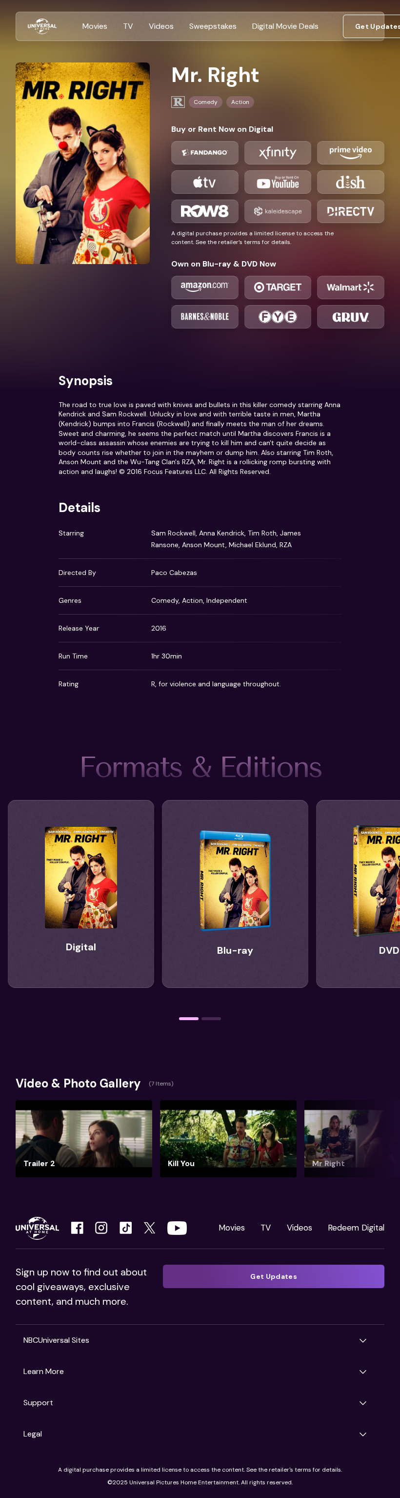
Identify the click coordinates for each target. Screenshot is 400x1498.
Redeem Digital (356, 1227)
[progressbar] (189, 1018)
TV (265, 1227)
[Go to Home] (42, 27)
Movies (232, 1227)
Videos (299, 1227)
